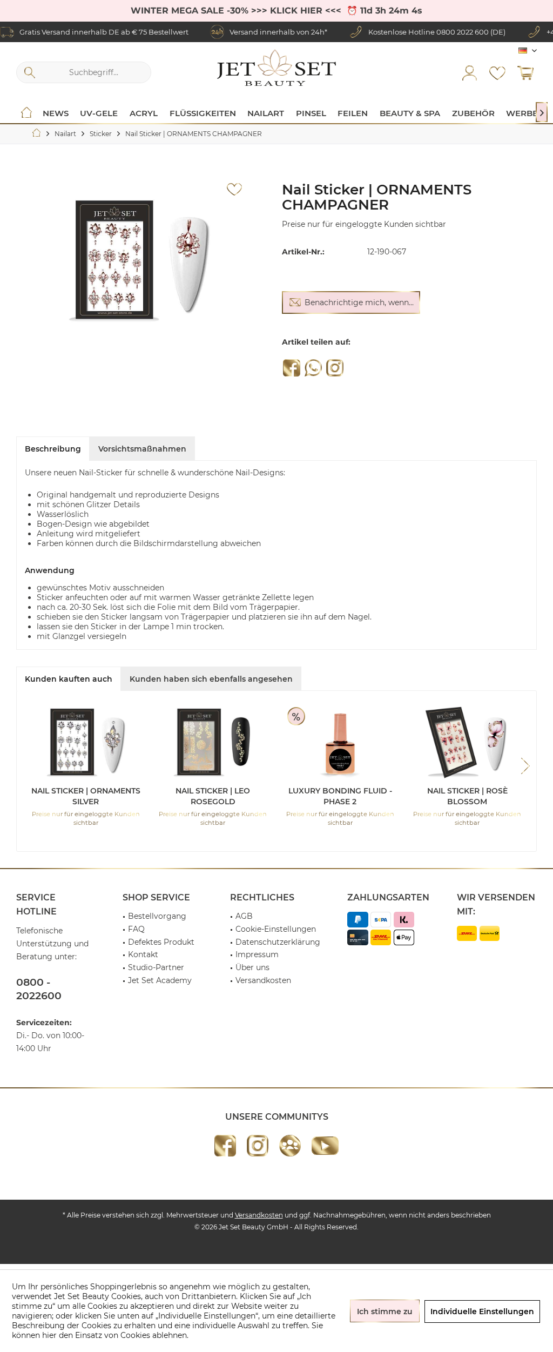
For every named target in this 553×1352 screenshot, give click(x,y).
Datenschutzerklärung (277, 942)
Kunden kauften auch (68, 679)
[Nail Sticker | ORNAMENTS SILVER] (85, 742)
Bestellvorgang (157, 916)
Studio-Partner (156, 967)
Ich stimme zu (385, 1311)
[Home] (26, 113)
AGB (244, 916)
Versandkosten (263, 980)
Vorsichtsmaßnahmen (142, 449)
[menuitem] (525, 72)
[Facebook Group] (290, 1145)
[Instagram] (334, 367)
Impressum (257, 954)
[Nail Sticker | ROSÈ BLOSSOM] (467, 742)
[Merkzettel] (497, 72)
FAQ (136, 929)
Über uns (252, 967)
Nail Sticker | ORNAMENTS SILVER (85, 796)
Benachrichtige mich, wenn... (359, 302)
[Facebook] (291, 367)
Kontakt (143, 954)
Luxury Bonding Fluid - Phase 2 (340, 796)
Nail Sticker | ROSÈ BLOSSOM (467, 796)
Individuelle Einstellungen (482, 1311)
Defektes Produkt (161, 942)
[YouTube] (325, 1145)
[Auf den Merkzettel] (234, 189)
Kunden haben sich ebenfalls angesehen (211, 679)
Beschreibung (53, 449)
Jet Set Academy (160, 980)
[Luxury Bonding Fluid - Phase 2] (340, 742)
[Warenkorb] (525, 72)
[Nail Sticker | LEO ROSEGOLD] (213, 742)
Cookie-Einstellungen (275, 929)
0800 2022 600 (462, 32)
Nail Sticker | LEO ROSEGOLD (213, 796)
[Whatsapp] (313, 367)
